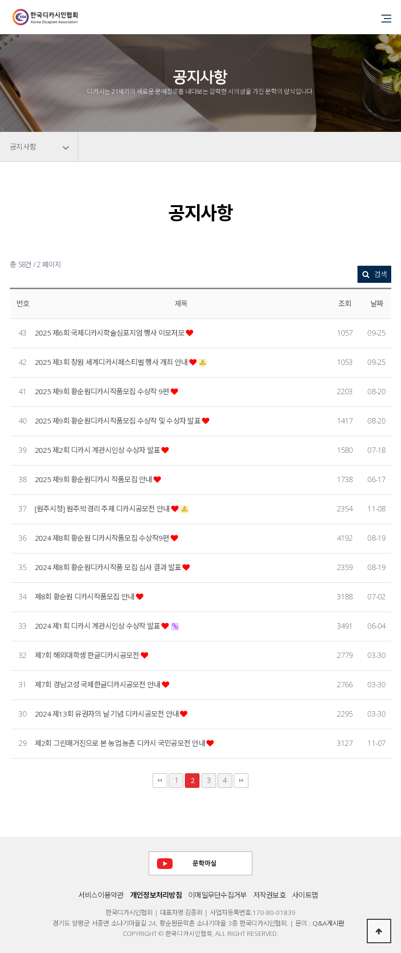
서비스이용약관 (101, 895)
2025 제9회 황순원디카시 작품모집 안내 (94, 479)
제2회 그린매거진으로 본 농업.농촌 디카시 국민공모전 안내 (120, 743)
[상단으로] (379, 931)
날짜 (376, 303)
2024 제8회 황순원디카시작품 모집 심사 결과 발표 (108, 567)
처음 (160, 780)
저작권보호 (269, 895)
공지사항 (23, 146)
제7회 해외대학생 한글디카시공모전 (88, 655)
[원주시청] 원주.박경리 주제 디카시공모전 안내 (103, 508)
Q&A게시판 (328, 923)
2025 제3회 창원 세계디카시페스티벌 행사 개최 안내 (112, 362)
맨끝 (241, 780)
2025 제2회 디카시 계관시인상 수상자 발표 (98, 450)
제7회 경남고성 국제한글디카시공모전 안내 (98, 684)
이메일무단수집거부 (217, 895)
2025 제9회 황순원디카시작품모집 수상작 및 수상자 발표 (118, 420)
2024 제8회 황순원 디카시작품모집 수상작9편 (103, 538)
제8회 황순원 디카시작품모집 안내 (85, 596)
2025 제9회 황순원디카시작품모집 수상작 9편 (103, 391)
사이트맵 (305, 895)
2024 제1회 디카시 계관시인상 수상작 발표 (98, 626)
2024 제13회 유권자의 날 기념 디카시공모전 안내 (107, 714)
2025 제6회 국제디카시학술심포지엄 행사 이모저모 (110, 333)
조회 (345, 303)
